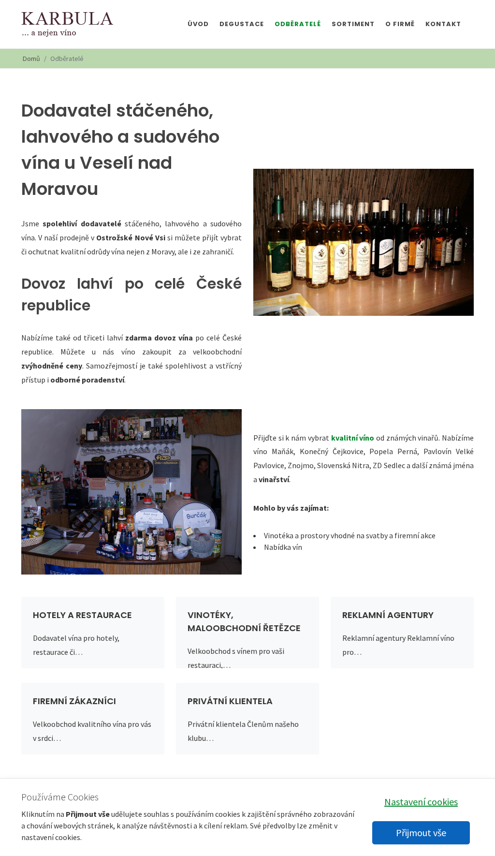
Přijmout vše (421, 832)
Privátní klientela (230, 701)
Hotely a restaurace (82, 615)
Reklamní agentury (388, 615)
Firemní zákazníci (74, 701)
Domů (31, 58)
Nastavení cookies (421, 802)
